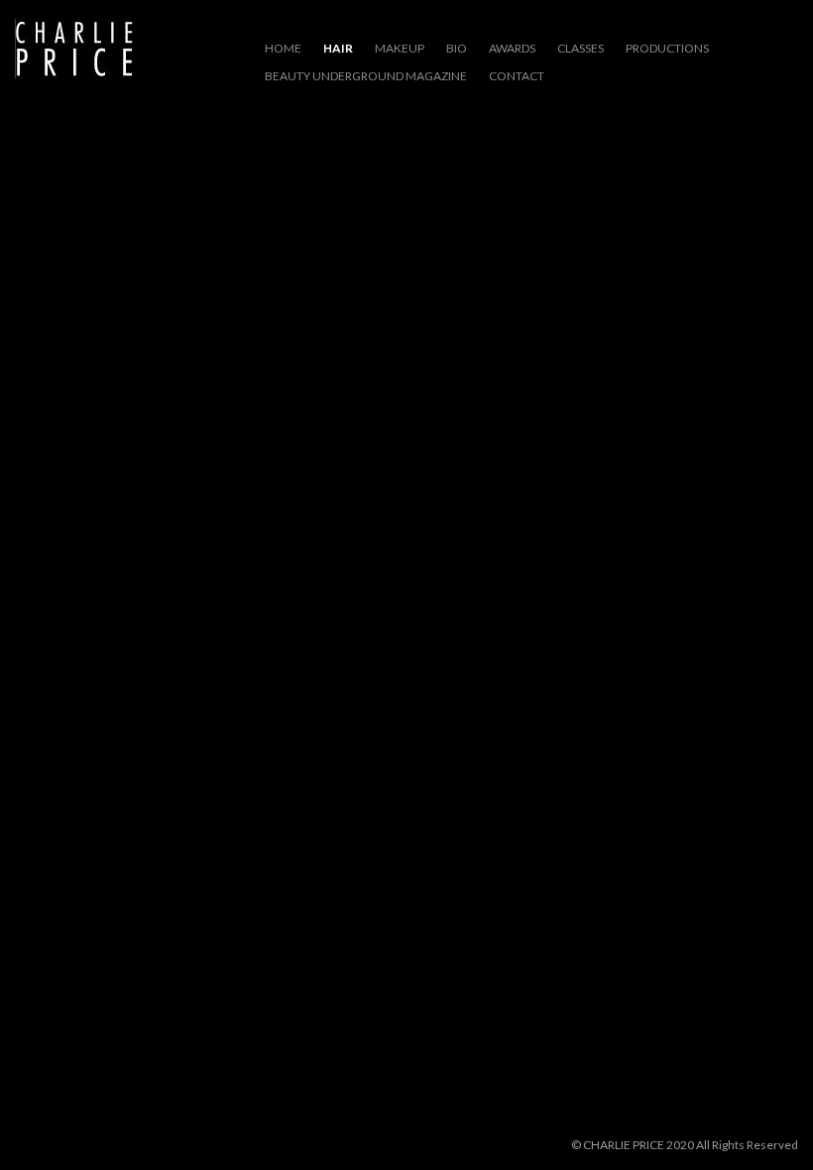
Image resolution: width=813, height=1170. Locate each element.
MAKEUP (399, 48)
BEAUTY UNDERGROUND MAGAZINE (366, 75)
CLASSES (580, 48)
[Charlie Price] (74, 49)
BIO (456, 48)
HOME (283, 48)
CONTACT (516, 75)
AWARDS (512, 48)
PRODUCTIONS (667, 48)
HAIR (338, 48)
